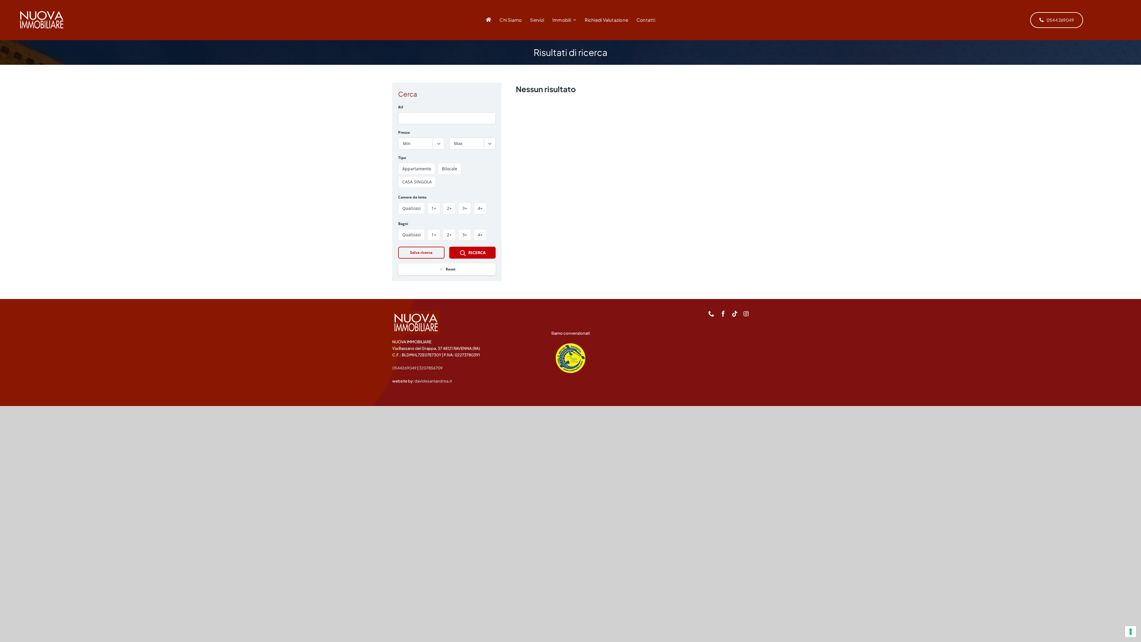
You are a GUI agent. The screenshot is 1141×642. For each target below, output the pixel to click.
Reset (451, 269)
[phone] (711, 314)
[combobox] (421, 144)
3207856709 (431, 368)
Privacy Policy (404, 374)
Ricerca (477, 252)
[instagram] (746, 314)
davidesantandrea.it (433, 381)
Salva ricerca (421, 252)
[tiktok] (734, 314)
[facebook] (723, 314)
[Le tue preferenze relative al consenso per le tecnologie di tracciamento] (1130, 631)
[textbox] (421, 143)
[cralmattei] (570, 345)
